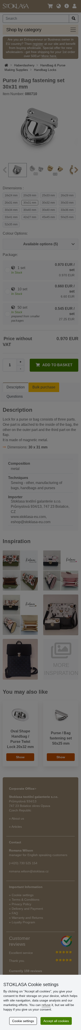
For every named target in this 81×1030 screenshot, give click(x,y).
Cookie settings (23, 1021)
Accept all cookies (56, 1021)
